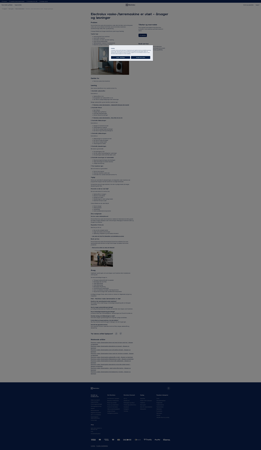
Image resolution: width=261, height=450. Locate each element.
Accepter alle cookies (140, 57)
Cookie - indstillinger (120, 57)
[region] (131, 53)
